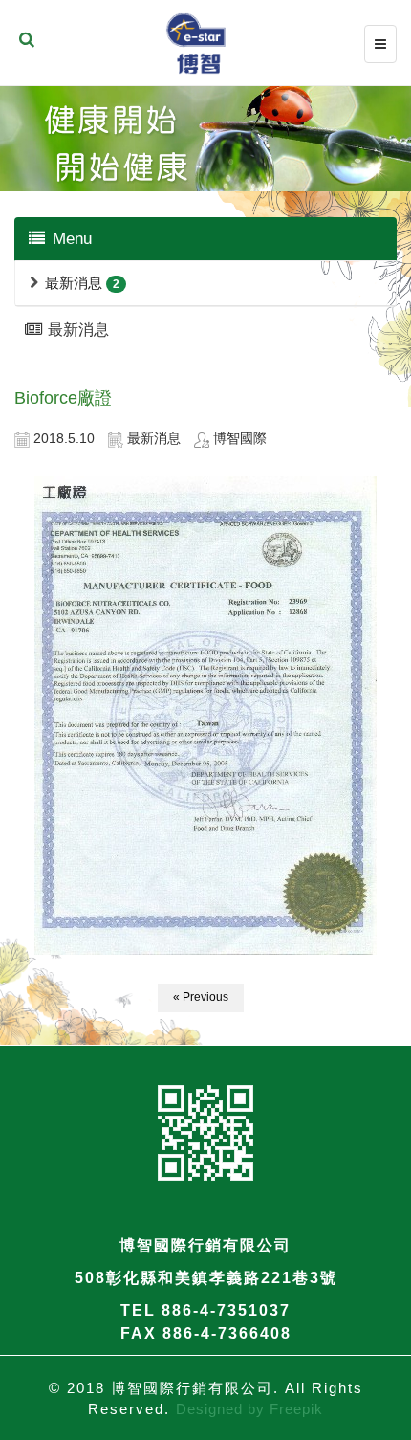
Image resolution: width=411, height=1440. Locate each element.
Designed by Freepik (249, 1409)
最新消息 (73, 283)
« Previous (200, 997)
